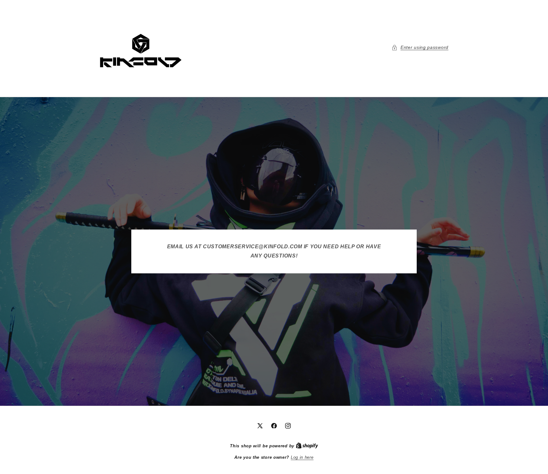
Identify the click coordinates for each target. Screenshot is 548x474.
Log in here (302, 457)
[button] (420, 47)
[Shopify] (307, 446)
